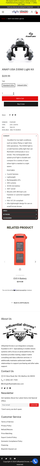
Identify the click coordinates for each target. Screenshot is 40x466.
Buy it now (21, 104)
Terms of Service (7, 422)
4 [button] (21, 290)
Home (3, 18)
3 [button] (18, 290)
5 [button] (23, 290)
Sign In (32, 11)
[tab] (20, 136)
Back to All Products (21, 303)
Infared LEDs (22, 85)
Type (3, 81)
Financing (4, 445)
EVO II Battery (20, 278)
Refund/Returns (7, 429)
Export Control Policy (9, 437)
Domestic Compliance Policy (11, 441)
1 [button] (14, 290)
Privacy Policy (6, 426)
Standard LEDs (8, 85)
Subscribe (34, 405)
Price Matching (6, 433)
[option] (20, 261)
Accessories (20, 275)
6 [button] (25, 290)
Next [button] (35, 261)
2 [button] (16, 290)
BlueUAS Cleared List (9, 449)
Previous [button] (4, 261)
